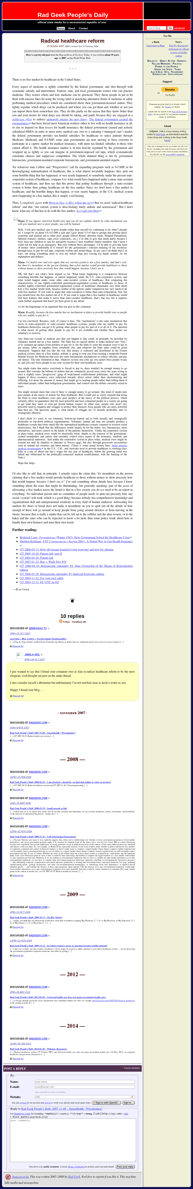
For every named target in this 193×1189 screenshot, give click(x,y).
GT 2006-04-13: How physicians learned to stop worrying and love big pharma (66, 549)
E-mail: (14, 1086)
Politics (177, 63)
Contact (83, 28)
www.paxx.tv (38, 628)
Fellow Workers (161, 63)
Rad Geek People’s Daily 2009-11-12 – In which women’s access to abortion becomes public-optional (58, 945)
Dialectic (152, 60)
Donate (168, 106)
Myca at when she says (70, 203)
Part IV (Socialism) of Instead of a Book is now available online (178, 50)
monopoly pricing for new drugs (67, 119)
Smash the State (163, 69)
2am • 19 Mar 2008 (20, 803)
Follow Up (17, 646)
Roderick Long (159, 74)
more (167, 140)
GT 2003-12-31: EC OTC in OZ (39, 582)
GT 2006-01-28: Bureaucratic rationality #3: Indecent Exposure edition (62, 574)
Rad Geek (74, 1177)
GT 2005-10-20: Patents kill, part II (41, 553)
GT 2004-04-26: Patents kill (36, 558)
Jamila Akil (32, 654)
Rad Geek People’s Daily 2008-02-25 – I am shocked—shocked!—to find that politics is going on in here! (60, 782)
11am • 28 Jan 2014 (20, 1043)
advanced (179, 28)
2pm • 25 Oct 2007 (20, 633)
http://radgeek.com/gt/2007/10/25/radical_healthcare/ (113, 1000)
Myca (166, 72)
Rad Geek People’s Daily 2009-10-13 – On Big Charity (36, 917)
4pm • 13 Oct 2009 (20, 912)
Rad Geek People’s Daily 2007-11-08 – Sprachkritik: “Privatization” (42, 732)
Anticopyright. (20, 1177)
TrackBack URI (79, 622)
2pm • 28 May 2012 (20, 992)
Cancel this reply (132, 1067)
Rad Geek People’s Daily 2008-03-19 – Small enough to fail (38, 808)
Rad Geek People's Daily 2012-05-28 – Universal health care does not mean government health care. (58, 997)
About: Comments (76, 1166)
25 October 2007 (55, 46)
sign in (48, 1102)
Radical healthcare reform (72, 41)
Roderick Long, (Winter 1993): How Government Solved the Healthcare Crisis (75, 537)
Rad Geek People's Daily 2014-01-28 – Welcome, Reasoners (38, 1049)
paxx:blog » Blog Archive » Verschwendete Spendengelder (38, 638)
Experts (181, 60)
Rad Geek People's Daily (73, 15)
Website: (15, 1097)
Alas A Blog (157, 72)
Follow (66, 622)
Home (60, 28)
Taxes (178, 69)
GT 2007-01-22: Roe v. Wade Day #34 (43, 562)
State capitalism (175, 74)
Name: (14, 1081)
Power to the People (166, 66)
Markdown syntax (22, 1113)
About (71, 28)
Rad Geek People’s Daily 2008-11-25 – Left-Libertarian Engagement (43, 836)
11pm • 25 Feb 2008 (20, 777)
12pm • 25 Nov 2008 (21, 831)
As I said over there (87, 211)
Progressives (177, 72)
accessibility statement (175, 154)
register (23, 1102)
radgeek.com (38, 722)
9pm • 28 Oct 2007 (35, 659)
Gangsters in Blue (155, 45)
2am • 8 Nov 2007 (19, 727)
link (126, 1113)
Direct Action (167, 60)
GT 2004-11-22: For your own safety (42, 578)
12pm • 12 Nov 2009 (21, 940)
